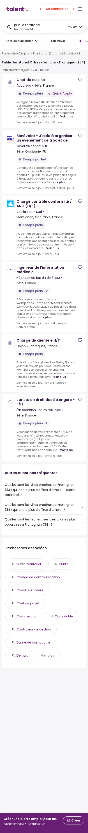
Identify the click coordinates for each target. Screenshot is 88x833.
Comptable (64, 616)
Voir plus (66, 116)
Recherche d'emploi (15, 53)
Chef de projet (27, 603)
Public (64, 564)
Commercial (26, 616)
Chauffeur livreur (29, 590)
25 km (73, 27)
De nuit (22, 655)
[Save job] (80, 79)
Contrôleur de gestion (33, 629)
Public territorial (28, 564)
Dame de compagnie (33, 642)
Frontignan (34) (44, 53)
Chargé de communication (38, 577)
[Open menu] (80, 9)
